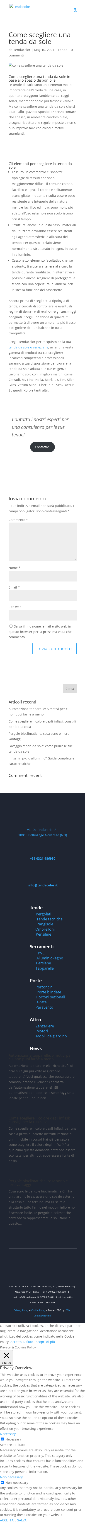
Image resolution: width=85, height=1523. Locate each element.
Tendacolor (21, 50)
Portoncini (44, 987)
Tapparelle (45, 968)
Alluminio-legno (49, 958)
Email (14, 587)
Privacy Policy (21, 1310)
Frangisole (44, 924)
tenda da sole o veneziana (28, 347)
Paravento (44, 1007)
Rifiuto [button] (28, 1342)
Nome (14, 568)
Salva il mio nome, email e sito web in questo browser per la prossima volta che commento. (40, 631)
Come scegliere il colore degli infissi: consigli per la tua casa (39, 1120)
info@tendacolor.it (42, 885)
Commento (18, 520)
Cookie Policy (38, 1310)
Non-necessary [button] (11, 1477)
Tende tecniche (49, 919)
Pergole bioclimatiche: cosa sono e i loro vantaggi (39, 1182)
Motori (42, 1031)
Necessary (13, 1439)
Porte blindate (49, 992)
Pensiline (43, 934)
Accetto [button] (16, 1342)
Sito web (15, 607)
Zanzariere (45, 1026)
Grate (42, 1002)
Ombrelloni (45, 929)
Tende (62, 50)
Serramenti (42, 946)
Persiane (43, 963)
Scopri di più (45, 1342)
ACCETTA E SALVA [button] (13, 1520)
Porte (36, 980)
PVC (41, 953)
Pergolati (43, 914)
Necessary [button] (8, 1434)
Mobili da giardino (51, 1036)
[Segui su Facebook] (42, 1266)
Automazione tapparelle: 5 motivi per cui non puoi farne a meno (40, 1057)
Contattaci (42, 447)
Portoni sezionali (50, 997)
